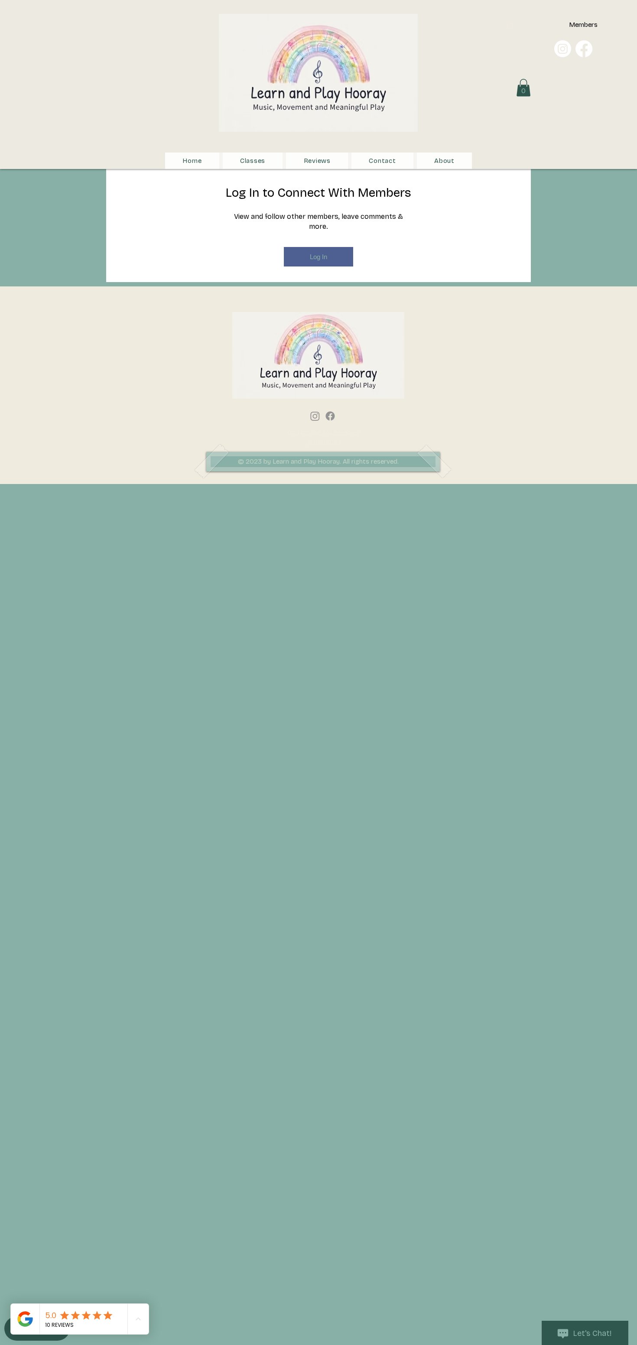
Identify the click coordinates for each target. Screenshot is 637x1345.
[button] (523, 88)
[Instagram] (562, 48)
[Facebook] (583, 48)
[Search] (510, 27)
